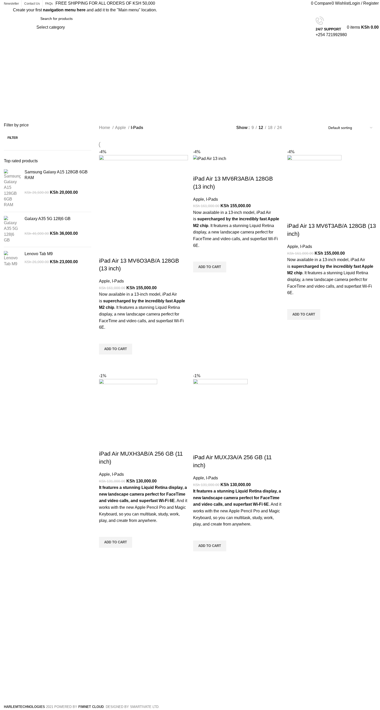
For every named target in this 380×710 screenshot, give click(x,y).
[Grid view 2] (294, 127)
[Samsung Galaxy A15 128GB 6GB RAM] (12, 188)
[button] (115, 349)
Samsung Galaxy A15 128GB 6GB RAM (56, 175)
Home (105, 127)
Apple (121, 127)
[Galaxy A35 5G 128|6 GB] (12, 229)
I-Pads (118, 281)
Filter (12, 138)
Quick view (105, 360)
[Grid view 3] (304, 127)
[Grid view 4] (314, 127)
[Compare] (105, 250)
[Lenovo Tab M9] (12, 259)
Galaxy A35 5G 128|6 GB (48, 218)
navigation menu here (64, 10)
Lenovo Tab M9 (39, 254)
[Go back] (172, 59)
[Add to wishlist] (105, 337)
